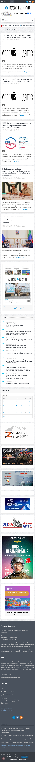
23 (8, 412)
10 (12, 405)
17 (12, 409)
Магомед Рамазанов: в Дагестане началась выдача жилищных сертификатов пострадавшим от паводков (19, 353)
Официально (21, 85)
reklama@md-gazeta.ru (7, 710)
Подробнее (27, 71)
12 (21, 405)
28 (29, 412)
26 (21, 412)
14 (29, 405)
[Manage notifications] (3, 758)
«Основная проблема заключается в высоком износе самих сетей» (17, 80)
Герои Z (20, 41)
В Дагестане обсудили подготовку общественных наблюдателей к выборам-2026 (16, 325)
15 (3, 409)
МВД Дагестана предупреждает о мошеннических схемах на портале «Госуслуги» (16, 125)
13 (25, 405)
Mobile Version (22, 759)
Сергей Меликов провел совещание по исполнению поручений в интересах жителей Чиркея (16, 220)
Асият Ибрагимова (14, 39)
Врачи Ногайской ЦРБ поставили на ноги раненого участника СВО (16, 36)
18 (16, 409)
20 (25, 409)
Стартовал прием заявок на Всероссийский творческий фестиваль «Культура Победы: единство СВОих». (19, 361)
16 (8, 409)
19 (21, 409)
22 (3, 412)
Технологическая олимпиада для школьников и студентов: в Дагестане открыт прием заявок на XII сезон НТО (18, 369)
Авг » (8, 419)
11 (16, 405)
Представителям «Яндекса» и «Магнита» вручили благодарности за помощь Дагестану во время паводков (18, 333)
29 (3, 416)
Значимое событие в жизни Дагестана (17, 383)
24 (12, 412)
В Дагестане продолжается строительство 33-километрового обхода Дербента (19, 340)
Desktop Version (13, 759)
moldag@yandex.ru (6, 708)
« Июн (4, 419)
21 (29, 409)
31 (12, 416)
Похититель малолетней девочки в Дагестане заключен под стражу (16, 346)
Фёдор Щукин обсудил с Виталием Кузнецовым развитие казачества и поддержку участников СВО (17, 377)
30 (8, 416)
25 (16, 412)
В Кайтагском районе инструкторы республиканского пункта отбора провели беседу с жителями (16, 172)
